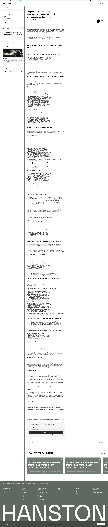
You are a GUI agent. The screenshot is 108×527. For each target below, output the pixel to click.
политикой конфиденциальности (52, 434)
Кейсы (33, 3)
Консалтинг (5, 492)
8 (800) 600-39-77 (96, 488)
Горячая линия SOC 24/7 (16, 0)
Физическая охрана (6, 488)
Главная (4, 483)
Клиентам (87, 0)
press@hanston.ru (6, 28)
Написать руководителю (97, 492)
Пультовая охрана (6, 489)
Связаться (102, 3)
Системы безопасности (7, 493)
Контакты (103, 0)
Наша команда (24, 489)
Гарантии (40, 493)
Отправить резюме (61, 489)
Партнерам (92, 0)
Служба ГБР (9, 0)
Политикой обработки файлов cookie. (54, 524)
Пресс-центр (37, 3)
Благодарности (41, 499)
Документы (40, 496)
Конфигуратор (43, 3)
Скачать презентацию (42, 500)
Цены (23, 499)
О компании (24, 488)
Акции (48, 3)
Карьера (59, 488)
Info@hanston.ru (95, 489)
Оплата (39, 495)
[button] (102, 453)
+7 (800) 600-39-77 (93, 3)
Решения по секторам (42, 488)
